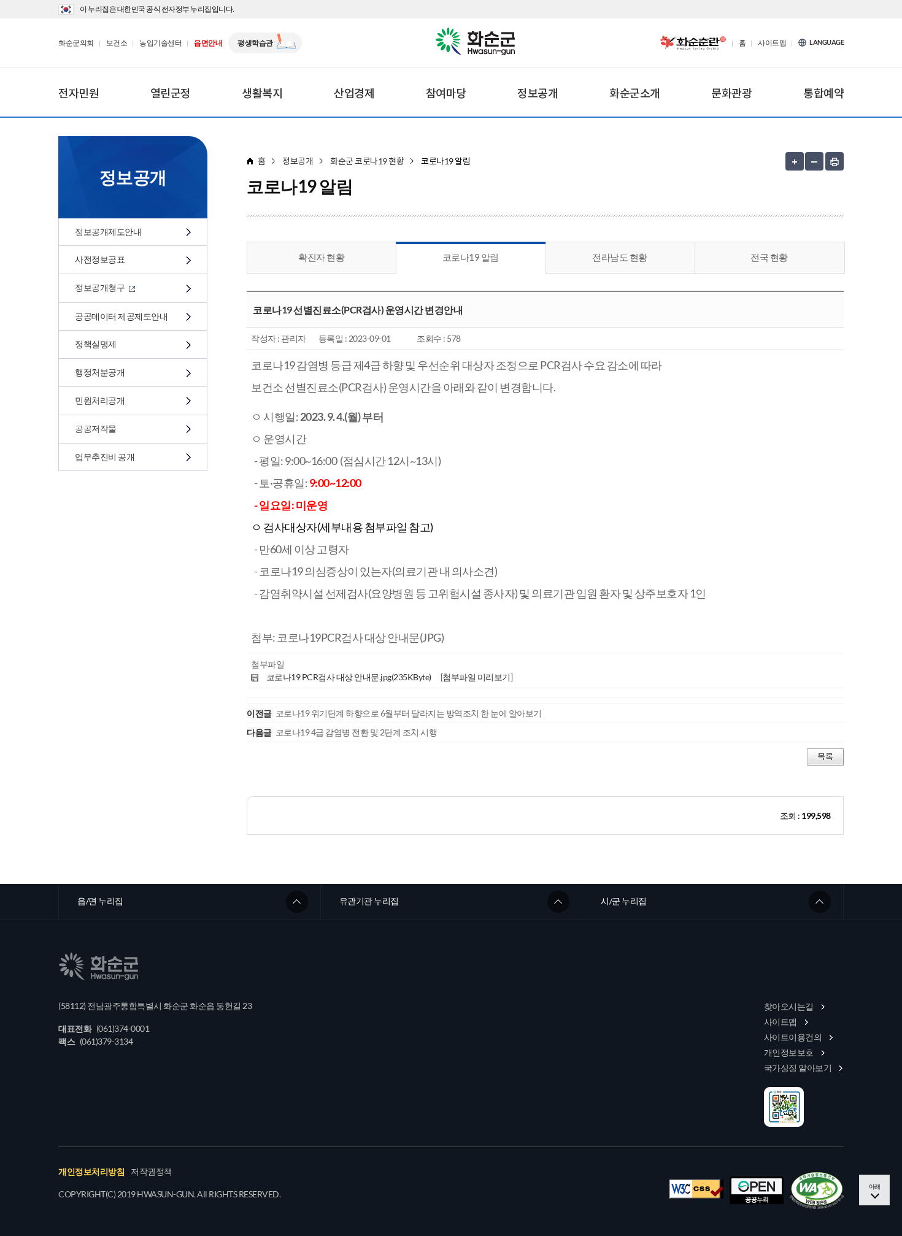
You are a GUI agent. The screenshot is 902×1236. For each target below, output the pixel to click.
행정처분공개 (100, 372)
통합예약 (823, 93)
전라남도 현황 (619, 257)
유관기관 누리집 (369, 901)
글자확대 (794, 161)
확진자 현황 (321, 257)
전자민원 (78, 93)
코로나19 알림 (470, 257)
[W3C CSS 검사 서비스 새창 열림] (696, 1189)
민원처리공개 (100, 400)
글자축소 (814, 161)
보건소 (117, 43)
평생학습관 (255, 42)
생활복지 (262, 93)
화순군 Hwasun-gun (477, 42)
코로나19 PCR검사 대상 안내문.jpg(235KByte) (348, 677)
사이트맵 (772, 43)
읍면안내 (208, 43)
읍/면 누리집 (100, 901)
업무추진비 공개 (104, 456)
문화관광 (731, 93)
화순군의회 (76, 43)
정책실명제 (96, 344)
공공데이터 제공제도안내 (121, 316)
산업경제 (354, 93)
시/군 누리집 (624, 901)
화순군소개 (634, 93)
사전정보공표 (100, 259)
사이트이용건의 (793, 1037)
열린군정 (170, 93)
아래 (875, 1186)
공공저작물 (96, 428)
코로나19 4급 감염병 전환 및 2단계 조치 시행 (357, 732)
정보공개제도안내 (108, 231)
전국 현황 (769, 257)
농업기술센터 (160, 43)
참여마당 (446, 93)
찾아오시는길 (789, 1006)
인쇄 (834, 161)
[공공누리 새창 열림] (757, 1190)
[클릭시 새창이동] (693, 43)
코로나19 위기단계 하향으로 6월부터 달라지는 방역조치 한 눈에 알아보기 (409, 713)
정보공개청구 (100, 287)
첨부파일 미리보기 (476, 677)
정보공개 (537, 93)
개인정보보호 (789, 1052)
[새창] (817, 1190)
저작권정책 (151, 1172)
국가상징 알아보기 (798, 1067)
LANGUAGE (826, 42)
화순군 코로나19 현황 (367, 161)
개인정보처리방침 (91, 1172)
